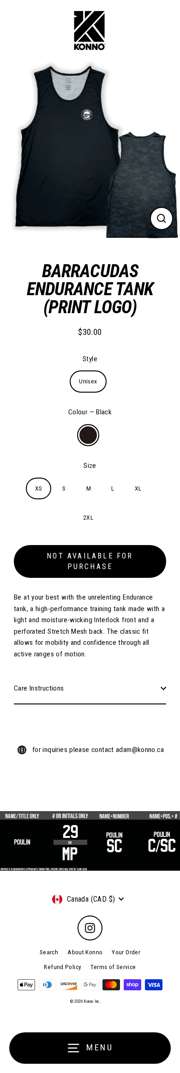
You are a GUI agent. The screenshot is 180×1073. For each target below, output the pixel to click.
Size (90, 465)
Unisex (88, 381)
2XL (88, 517)
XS (38, 488)
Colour (90, 412)
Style (90, 359)
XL (138, 488)
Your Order (126, 952)
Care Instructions (39, 688)
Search (49, 952)
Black (88, 435)
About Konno (84, 952)
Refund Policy (62, 966)
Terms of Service (113, 966)
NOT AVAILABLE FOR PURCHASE (90, 561)
